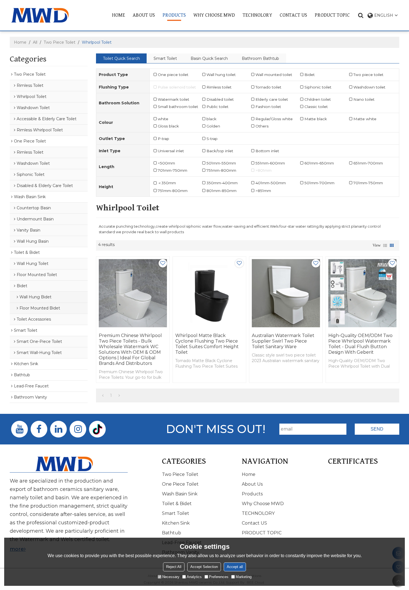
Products (174, 15)
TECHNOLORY (257, 15)
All (35, 42)
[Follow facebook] (39, 429)
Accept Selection (204, 567)
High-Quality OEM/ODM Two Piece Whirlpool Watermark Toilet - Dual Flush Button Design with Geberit (360, 344)
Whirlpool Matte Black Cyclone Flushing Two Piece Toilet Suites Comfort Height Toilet (207, 344)
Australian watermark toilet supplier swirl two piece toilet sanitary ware (283, 341)
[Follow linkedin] (58, 429)
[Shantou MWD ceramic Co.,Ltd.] (44, 15)
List (385, 245)
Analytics (194, 577)
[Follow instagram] (78, 429)
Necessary (170, 577)
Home (118, 15)
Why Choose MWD (214, 15)
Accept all (235, 567)
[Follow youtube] (19, 429)
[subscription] (377, 429)
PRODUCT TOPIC (332, 15)
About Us (144, 15)
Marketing (244, 577)
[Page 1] (102, 395)
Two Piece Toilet (59, 42)
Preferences (218, 577)
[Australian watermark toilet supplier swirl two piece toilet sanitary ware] (286, 293)
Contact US (293, 15)
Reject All (173, 567)
